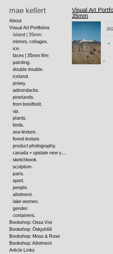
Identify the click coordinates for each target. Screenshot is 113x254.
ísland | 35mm (27, 34)
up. (16, 111)
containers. (24, 215)
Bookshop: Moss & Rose (34, 236)
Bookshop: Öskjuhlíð (30, 229)
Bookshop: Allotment (30, 243)
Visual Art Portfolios (29, 27)
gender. (20, 208)
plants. (19, 118)
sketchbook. (25, 159)
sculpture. (23, 166)
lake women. (26, 201)
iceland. (21, 76)
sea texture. (25, 131)
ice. (16, 48)
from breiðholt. (27, 104)
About (15, 20)
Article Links (21, 250)
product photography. (34, 145)
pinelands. (23, 97)
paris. (18, 173)
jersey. (19, 83)
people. (20, 187)
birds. (18, 125)
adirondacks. (26, 90)
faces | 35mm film (30, 55)
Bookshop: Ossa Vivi (30, 222)
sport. (18, 180)
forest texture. (26, 138)
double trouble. (28, 69)
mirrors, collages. (30, 41)
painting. (21, 62)
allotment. (23, 194)
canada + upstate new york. (40, 152)
